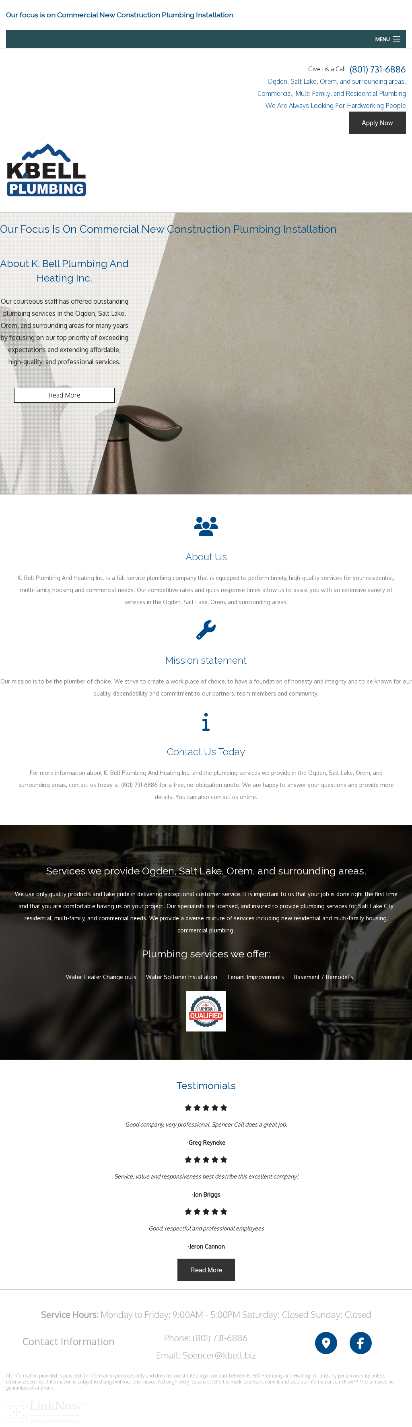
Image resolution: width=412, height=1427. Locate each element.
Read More (64, 395)
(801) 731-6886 (378, 69)
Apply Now (377, 122)
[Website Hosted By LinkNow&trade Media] (46, 1411)
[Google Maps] (326, 1343)
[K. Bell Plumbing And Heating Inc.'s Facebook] (360, 1343)
